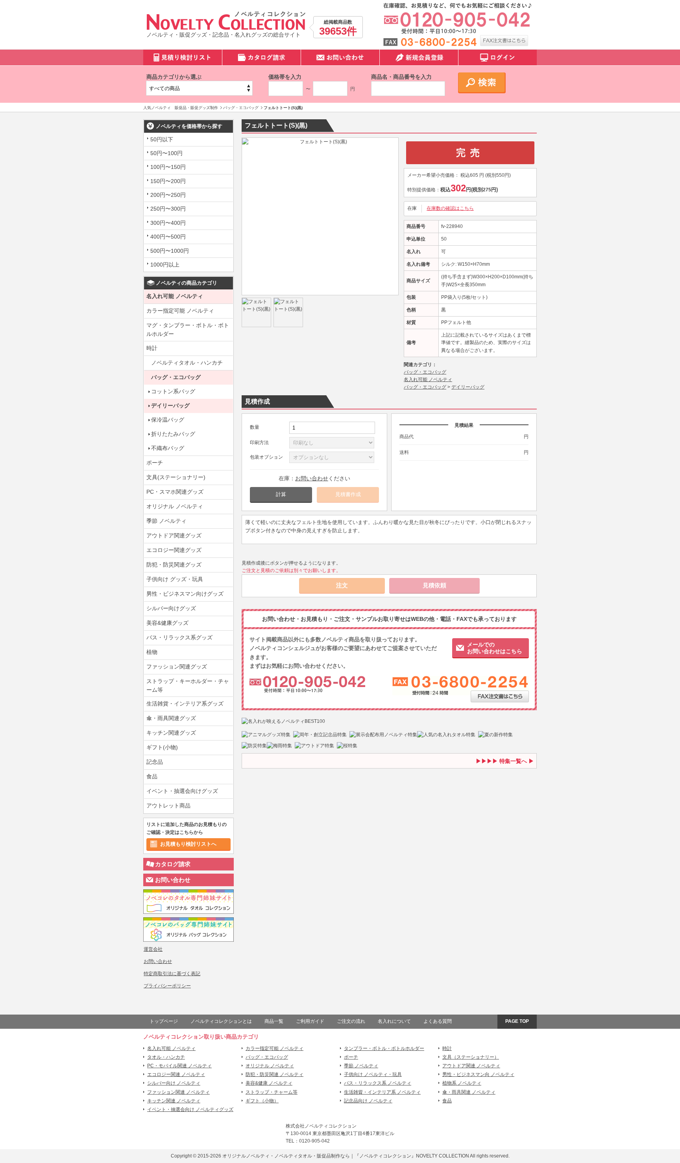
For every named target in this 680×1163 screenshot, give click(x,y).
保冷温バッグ (167, 420)
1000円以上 (164, 264)
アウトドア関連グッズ (173, 535)
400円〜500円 (168, 236)
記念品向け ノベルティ (368, 1101)
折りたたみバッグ (173, 434)
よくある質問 (437, 1021)
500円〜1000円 (169, 251)
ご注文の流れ (351, 1021)
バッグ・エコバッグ (176, 377)
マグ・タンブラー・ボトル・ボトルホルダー (187, 329)
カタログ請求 (172, 864)
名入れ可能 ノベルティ (174, 296)
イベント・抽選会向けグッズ (182, 791)
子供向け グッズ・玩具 (174, 579)
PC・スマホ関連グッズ (174, 492)
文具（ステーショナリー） (470, 1057)
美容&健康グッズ (167, 623)
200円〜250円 (168, 195)
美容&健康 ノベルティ (269, 1083)
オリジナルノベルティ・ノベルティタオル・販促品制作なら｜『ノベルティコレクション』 (319, 1156)
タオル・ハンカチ (166, 1057)
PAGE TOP (517, 1021)
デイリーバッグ (170, 405)
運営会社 (153, 949)
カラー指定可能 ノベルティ (180, 310)
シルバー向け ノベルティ (173, 1083)
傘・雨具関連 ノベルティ (468, 1092)
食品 (151, 776)
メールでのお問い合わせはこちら (494, 647)
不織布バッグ (167, 448)
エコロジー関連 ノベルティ (176, 1074)
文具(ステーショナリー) (175, 477)
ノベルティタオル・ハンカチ (187, 362)
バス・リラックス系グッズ (179, 637)
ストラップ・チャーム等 (272, 1092)
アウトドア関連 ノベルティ (471, 1066)
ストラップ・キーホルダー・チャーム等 (187, 685)
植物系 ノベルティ (461, 1083)
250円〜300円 (168, 209)
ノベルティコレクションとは (221, 1021)
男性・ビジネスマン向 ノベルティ (478, 1074)
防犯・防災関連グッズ (173, 564)
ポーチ (154, 462)
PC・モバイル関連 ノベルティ (179, 1066)
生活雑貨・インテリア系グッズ (185, 703)
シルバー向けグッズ (171, 608)
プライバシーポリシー (167, 986)
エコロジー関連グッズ (173, 550)
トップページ (164, 1021)
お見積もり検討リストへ (188, 844)
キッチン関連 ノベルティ (173, 1101)
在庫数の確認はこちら (450, 208)
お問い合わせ (172, 879)
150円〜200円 (168, 181)
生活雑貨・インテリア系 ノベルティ (382, 1092)
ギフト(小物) (162, 747)
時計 (151, 348)
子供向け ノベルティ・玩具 (373, 1074)
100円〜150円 (168, 167)
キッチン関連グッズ (171, 733)
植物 (151, 652)
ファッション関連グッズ (176, 666)
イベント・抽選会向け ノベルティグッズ (190, 1109)
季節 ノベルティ (166, 521)
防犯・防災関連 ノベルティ (274, 1074)
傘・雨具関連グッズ (171, 718)
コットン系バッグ (173, 391)
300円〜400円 (168, 223)
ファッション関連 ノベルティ (178, 1092)
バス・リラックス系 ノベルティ (377, 1083)
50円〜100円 (166, 153)
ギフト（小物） (262, 1101)
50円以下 (161, 139)
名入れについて (394, 1021)
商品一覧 (273, 1021)
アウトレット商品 (168, 805)
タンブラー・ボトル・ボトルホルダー (384, 1048)
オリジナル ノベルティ (174, 506)
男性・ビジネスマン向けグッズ (185, 594)
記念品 (154, 762)
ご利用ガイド (310, 1021)
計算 (281, 494)
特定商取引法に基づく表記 (172, 973)
